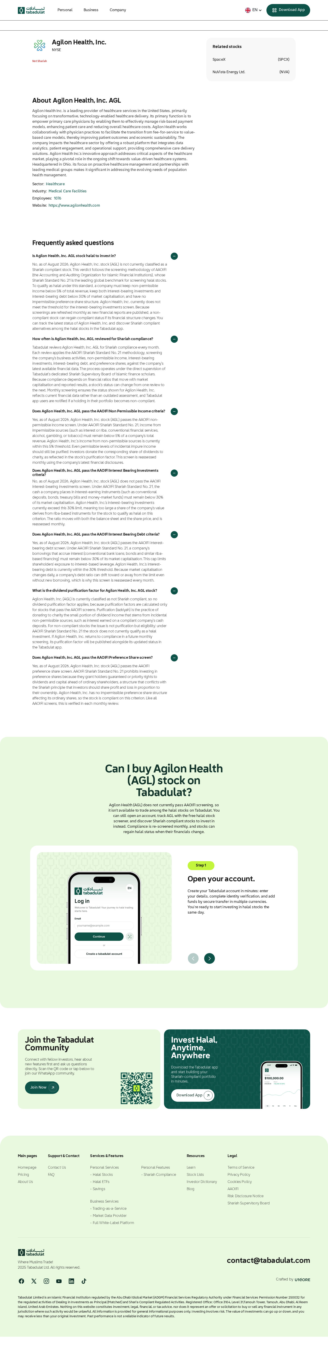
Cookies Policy (240, 1182)
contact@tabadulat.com (268, 1260)
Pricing (23, 1175)
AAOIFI (233, 1189)
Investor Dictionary (202, 1182)
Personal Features (155, 1168)
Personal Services (104, 1168)
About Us (25, 1182)
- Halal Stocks (101, 1175)
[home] (31, 10)
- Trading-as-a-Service (108, 1209)
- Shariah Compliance (158, 1175)
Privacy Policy (239, 1175)
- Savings (97, 1189)
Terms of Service (241, 1168)
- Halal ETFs (99, 1182)
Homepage (27, 1168)
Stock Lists (195, 1175)
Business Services (104, 1201)
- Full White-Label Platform (112, 1223)
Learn (191, 1168)
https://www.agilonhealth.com (74, 206)
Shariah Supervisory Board (249, 1203)
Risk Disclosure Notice (246, 1196)
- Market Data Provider (108, 1216)
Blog (191, 1189)
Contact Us (57, 1168)
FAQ (51, 1175)
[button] (253, 10)
